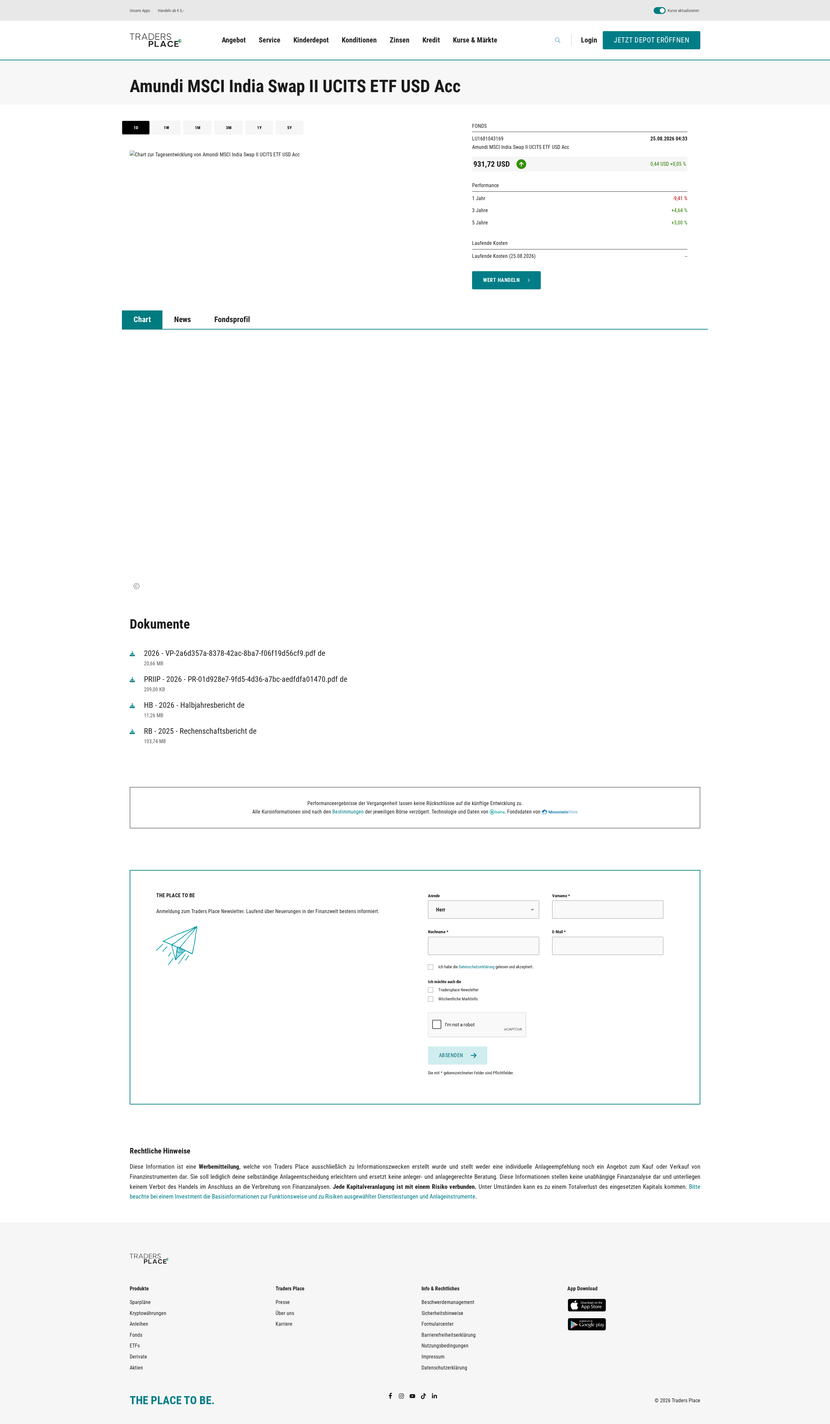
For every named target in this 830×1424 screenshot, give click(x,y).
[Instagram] (403, 1396)
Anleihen (139, 1324)
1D (136, 127)
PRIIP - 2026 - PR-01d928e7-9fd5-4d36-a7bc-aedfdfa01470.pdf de (245, 679)
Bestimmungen (348, 812)
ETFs (135, 1346)
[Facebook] (392, 1396)
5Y (289, 127)
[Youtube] (415, 1396)
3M (228, 127)
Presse (283, 1302)
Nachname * (438, 931)
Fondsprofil (232, 319)
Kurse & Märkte (475, 40)
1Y (259, 127)
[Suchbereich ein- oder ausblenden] (558, 40)
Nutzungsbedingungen (444, 1346)
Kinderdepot (311, 40)
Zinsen (399, 40)
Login (589, 40)
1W (166, 127)
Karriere (284, 1324)
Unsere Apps (140, 10)
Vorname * (561, 895)
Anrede (434, 895)
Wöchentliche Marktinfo (458, 998)
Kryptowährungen (148, 1313)
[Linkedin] (437, 1396)
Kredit (431, 40)
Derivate (138, 1357)
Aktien (136, 1368)
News (182, 319)
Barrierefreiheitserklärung (448, 1335)
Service (269, 40)
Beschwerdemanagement (447, 1302)
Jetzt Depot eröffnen (651, 40)
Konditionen (359, 40)
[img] (136, 586)
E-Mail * (559, 931)
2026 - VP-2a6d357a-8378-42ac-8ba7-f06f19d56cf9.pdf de (234, 653)
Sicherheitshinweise (442, 1313)
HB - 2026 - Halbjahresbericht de (194, 705)
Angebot (234, 40)
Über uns (285, 1313)
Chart (142, 319)
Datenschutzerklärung (476, 966)
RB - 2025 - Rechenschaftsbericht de (200, 731)
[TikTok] (426, 1396)
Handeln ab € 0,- (171, 10)
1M (197, 127)
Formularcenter (437, 1324)
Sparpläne (140, 1302)
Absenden (451, 1055)
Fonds (136, 1335)
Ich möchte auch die (444, 981)
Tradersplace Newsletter (458, 989)
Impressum (433, 1357)
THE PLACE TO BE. (172, 1400)
